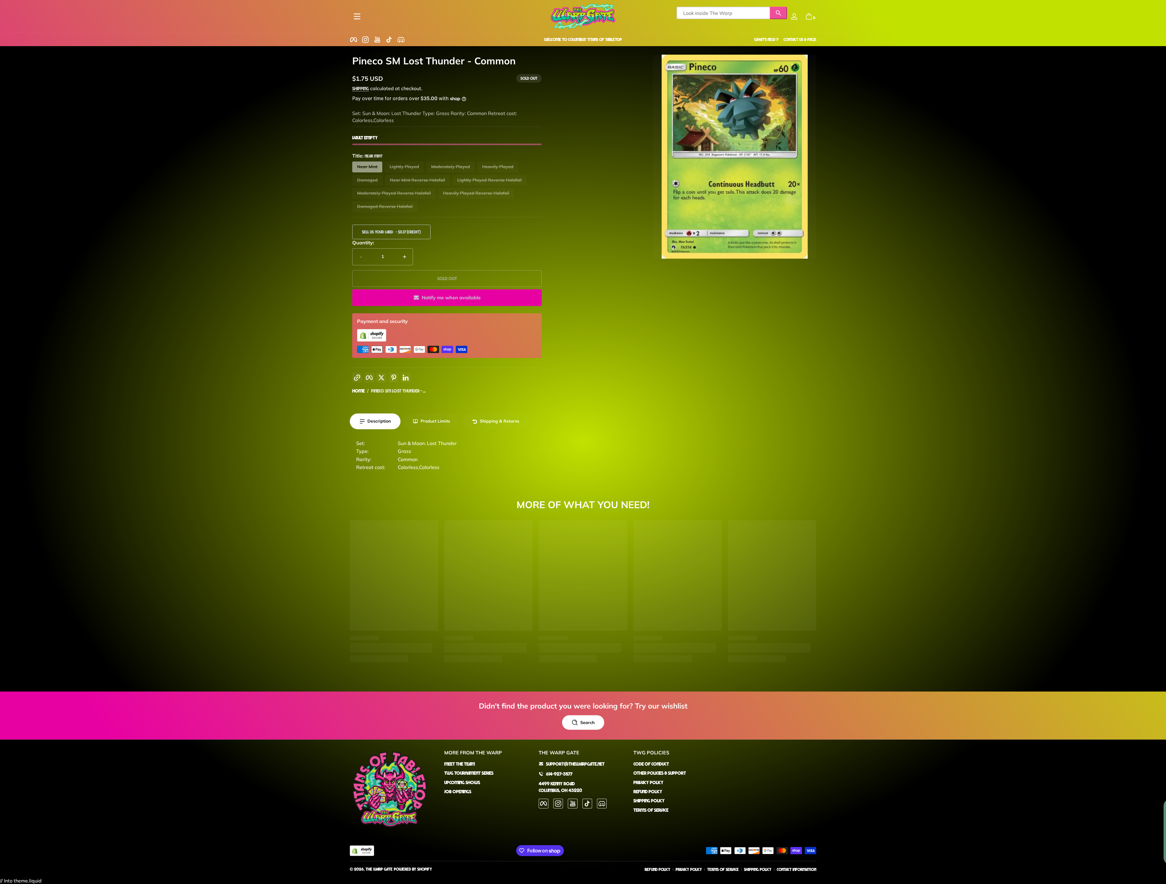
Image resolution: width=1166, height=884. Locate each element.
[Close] (648, 390)
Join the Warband (579, 468)
